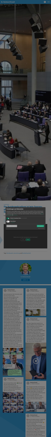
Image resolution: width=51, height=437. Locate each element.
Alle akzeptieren (40, 226)
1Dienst (12, 219)
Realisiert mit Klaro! (41, 228)
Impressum (15, 215)
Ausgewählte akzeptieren (11, 226)
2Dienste (12, 222)
